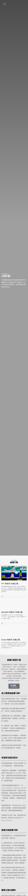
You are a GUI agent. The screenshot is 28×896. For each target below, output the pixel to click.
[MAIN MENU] (24, 4)
